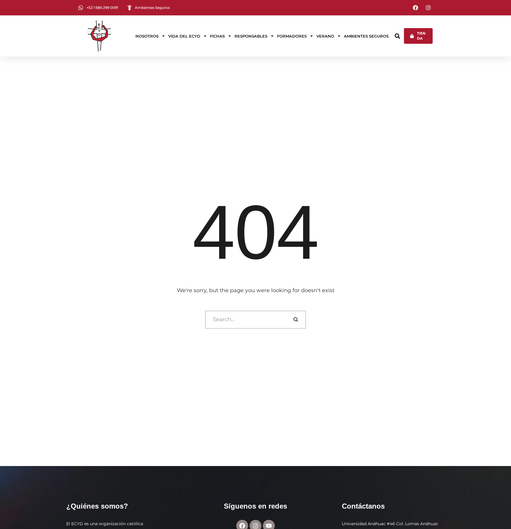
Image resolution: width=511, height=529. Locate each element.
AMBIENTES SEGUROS (366, 36)
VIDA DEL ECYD (184, 36)
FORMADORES (292, 36)
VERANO (325, 36)
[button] (397, 36)
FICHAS (217, 36)
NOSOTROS (147, 36)
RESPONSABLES (251, 36)
